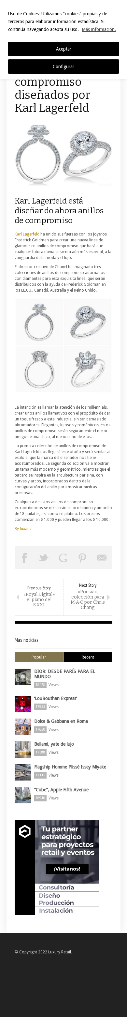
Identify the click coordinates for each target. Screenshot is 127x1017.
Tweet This (44, 557)
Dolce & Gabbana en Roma (61, 721)
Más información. (99, 29)
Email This (102, 557)
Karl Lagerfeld (27, 234)
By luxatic (23, 528)
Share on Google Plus (63, 557)
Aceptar (63, 49)
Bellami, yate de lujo (54, 744)
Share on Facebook (24, 557)
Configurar (63, 66)
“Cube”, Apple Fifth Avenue (61, 789)
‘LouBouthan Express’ (55, 698)
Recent (88, 657)
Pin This (82, 557)
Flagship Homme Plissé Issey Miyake (70, 766)
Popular (39, 657)
